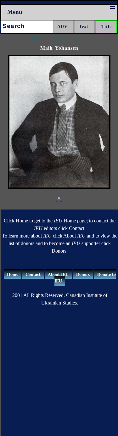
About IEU (58, 274)
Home (12, 274)
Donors (83, 274)
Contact (33, 274)
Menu (14, 11)
